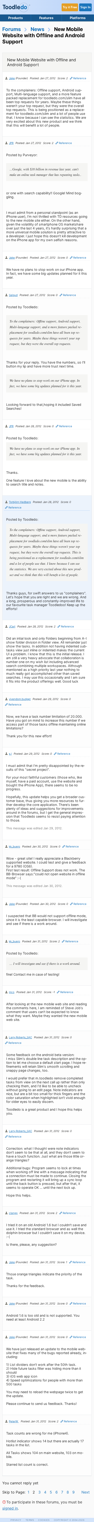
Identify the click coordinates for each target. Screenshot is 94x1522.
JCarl (12, 626)
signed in (10, 1508)
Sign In (85, 7)
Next (85, 1492)
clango (13, 1213)
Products (15, 18)
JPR (11, 143)
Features (46, 18)
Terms (30, 1520)
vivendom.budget (20, 699)
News (37, 29)
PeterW (14, 1421)
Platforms (78, 18)
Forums (11, 29)
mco (11, 992)
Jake (12, 78)
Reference (79, 78)
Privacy (15, 1520)
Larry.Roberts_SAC (20, 1037)
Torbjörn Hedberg (20, 502)
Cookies (44, 1520)
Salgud (13, 295)
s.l (10, 753)
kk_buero (14, 846)
